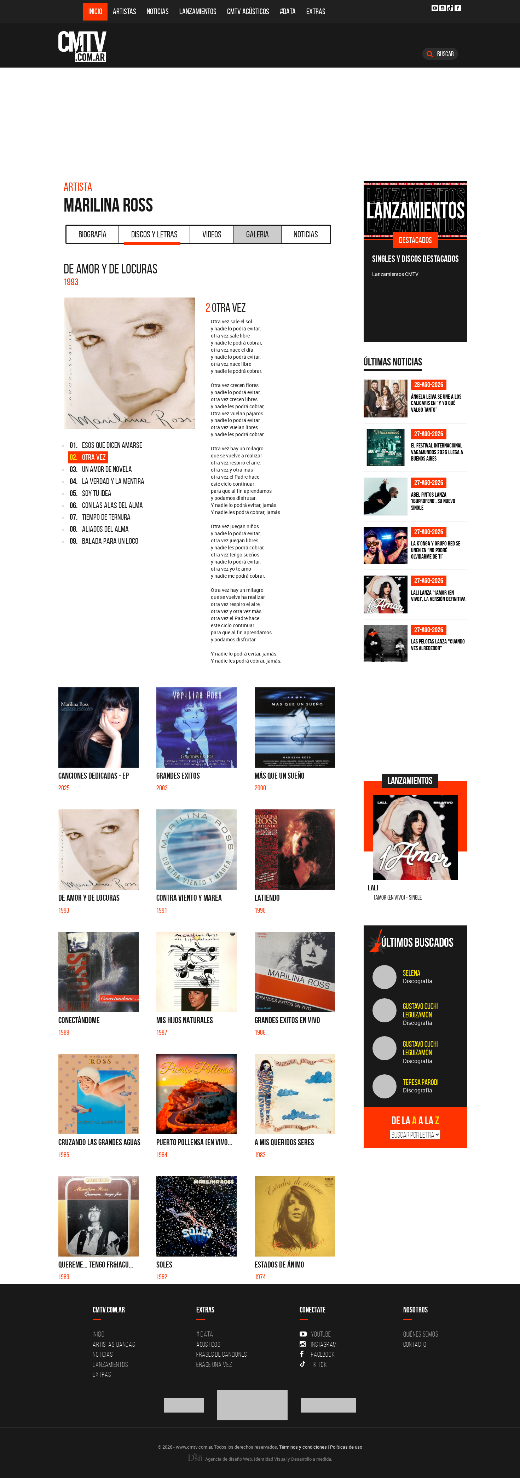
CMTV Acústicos (248, 11)
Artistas (124, 11)
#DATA (288, 11)
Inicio (95, 11)
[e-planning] (328, 1404)
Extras (315, 11)
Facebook (323, 1354)
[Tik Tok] (450, 8)
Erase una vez (214, 1364)
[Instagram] (442, 8)
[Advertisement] (260, 120)
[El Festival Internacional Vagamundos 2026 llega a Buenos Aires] (386, 448)
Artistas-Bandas (114, 1344)
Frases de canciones (221, 1354)
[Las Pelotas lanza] (386, 644)
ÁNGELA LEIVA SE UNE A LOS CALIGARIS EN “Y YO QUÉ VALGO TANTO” (436, 403)
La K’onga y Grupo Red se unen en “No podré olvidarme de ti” (435, 550)
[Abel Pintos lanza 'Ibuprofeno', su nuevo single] (386, 496)
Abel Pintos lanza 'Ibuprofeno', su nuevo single (433, 501)
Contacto (415, 1344)
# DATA (204, 1334)
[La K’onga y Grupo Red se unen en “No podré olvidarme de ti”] (386, 546)
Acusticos (208, 1344)
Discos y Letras (154, 234)
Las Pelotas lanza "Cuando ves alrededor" (438, 644)
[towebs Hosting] (184, 1404)
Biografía (92, 234)
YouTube (321, 1334)
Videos (211, 234)
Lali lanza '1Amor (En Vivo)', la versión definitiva (438, 595)
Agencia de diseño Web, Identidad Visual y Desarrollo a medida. (268, 1459)
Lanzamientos (197, 11)
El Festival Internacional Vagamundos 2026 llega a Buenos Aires (437, 452)
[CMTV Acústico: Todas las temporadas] (415, 210)
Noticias (158, 11)
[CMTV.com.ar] (87, 46)
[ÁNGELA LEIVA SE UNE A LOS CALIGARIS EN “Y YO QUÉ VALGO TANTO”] (386, 398)
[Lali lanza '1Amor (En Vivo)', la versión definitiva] (386, 594)
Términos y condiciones (303, 1447)
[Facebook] (458, 8)
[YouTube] (435, 8)
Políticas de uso (346, 1447)
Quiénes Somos (420, 1334)
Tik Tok (318, 1364)
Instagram (324, 1344)
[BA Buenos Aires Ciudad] (253, 1404)
